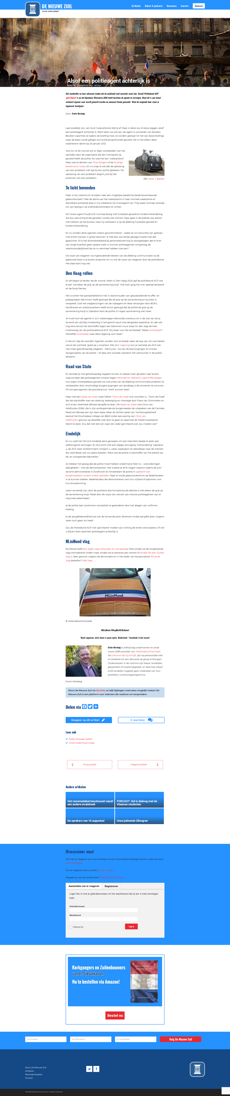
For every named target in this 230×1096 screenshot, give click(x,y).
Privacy (45, 1092)
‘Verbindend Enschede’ (147, 651)
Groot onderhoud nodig (81, 743)
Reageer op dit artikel (85, 720)
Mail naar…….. (89, 560)
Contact (185, 5)
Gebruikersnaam (77, 906)
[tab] (84, 886)
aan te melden (105, 870)
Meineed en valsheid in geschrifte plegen (139, 378)
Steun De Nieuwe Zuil (35, 1067)
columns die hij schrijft (123, 655)
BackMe (100, 690)
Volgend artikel (138, 764)
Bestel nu (115, 1015)
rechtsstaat (155, 330)
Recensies (172, 5)
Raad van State (89, 396)
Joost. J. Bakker (156, 179)
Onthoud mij (78, 927)
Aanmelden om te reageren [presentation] (84, 886)
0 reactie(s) (137, 720)
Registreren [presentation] (111, 886)
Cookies (51, 1092)
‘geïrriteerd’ (71, 97)
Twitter (89, 1069)
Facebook (96, 1069)
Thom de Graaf (120, 396)
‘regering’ (125, 345)
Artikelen (136, 5)
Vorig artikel (89, 764)
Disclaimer (59, 1092)
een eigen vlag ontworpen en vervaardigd (105, 549)
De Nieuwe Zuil (36, 1092)
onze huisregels (74, 863)
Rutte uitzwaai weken (81, 739)
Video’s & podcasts (154, 5)
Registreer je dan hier (112, 877)
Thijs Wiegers (100, 162)
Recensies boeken (34, 1074)
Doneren (199, 5)
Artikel (97, 86)
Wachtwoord (75, 915)
